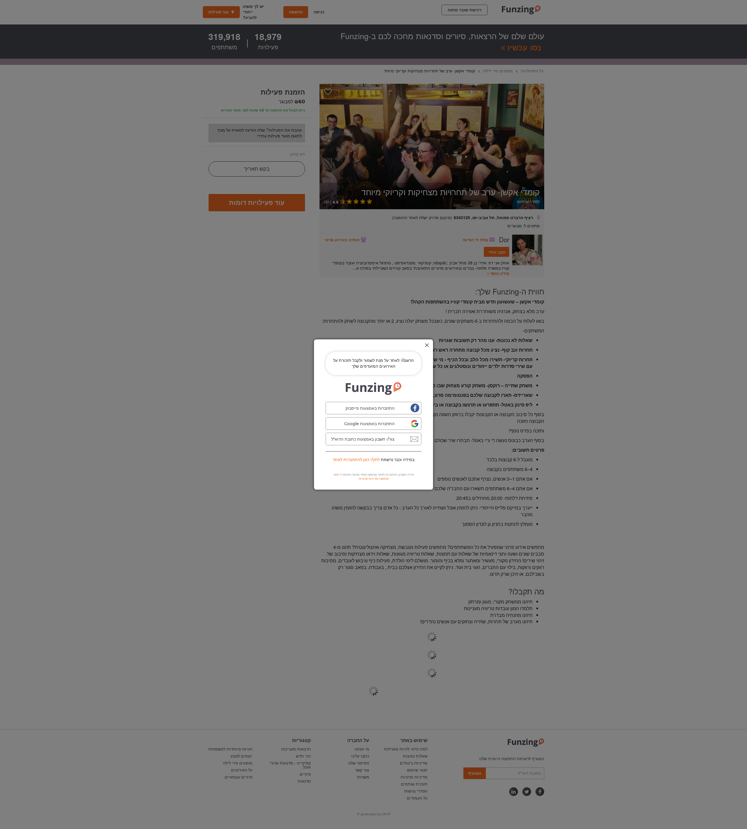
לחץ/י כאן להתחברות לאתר (356, 459)
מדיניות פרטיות (368, 479)
